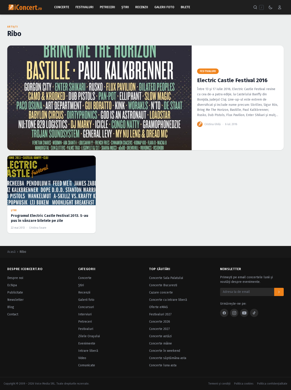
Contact (12, 314)
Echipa (12, 285)
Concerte (61, 7)
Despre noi (15, 278)
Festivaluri (84, 7)
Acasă (11, 252)
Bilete (185, 7)
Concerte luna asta (162, 365)
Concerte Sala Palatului (166, 278)
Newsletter (15, 300)
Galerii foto (86, 300)
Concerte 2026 (159, 322)
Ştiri (125, 7)
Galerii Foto (164, 7)
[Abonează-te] (279, 292)
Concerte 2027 (159, 329)
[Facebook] (224, 313)
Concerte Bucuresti (163, 285)
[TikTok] (254, 313)
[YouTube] (244, 313)
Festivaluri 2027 (160, 314)
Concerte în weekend (164, 351)
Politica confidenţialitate (272, 383)
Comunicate (86, 365)
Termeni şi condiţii (219, 383)
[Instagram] (234, 313)
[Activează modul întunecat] (270, 7)
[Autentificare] (280, 7)
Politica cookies (243, 383)
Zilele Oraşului (89, 336)
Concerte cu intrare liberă (168, 300)
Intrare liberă (88, 351)
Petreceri (107, 7)
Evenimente (86, 343)
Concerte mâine (160, 343)
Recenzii (141, 7)
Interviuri (85, 314)
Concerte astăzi (160, 336)
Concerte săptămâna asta (167, 358)
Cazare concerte (161, 292)
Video (82, 358)
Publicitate (15, 292)
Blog (10, 307)
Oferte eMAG (158, 307)
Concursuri (86, 307)
